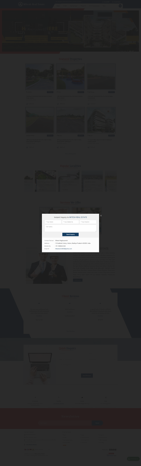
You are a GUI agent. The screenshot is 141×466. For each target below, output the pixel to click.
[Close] (101, 215)
